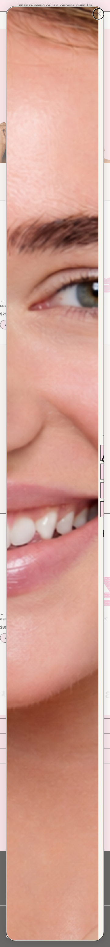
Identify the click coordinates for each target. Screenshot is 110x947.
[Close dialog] (98, 14)
